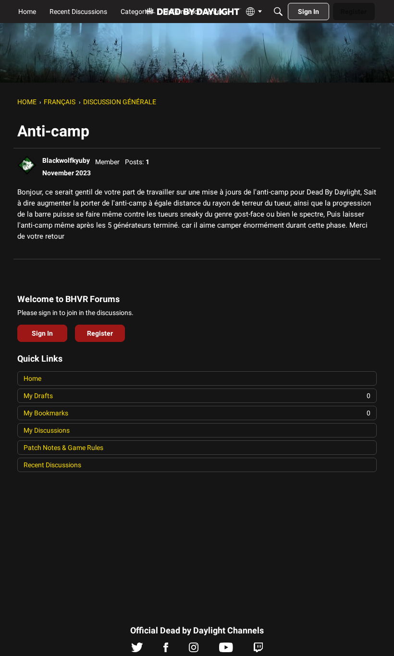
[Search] (278, 11)
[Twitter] (137, 650)
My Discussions (47, 430)
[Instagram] (193, 650)
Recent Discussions (52, 465)
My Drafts (197, 396)
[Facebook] (165, 650)
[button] (27, 165)
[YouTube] (226, 650)
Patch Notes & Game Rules (63, 447)
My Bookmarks (197, 413)
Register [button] (100, 333)
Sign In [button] (42, 333)
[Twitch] (258, 650)
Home (32, 378)
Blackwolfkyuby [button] (66, 160)
